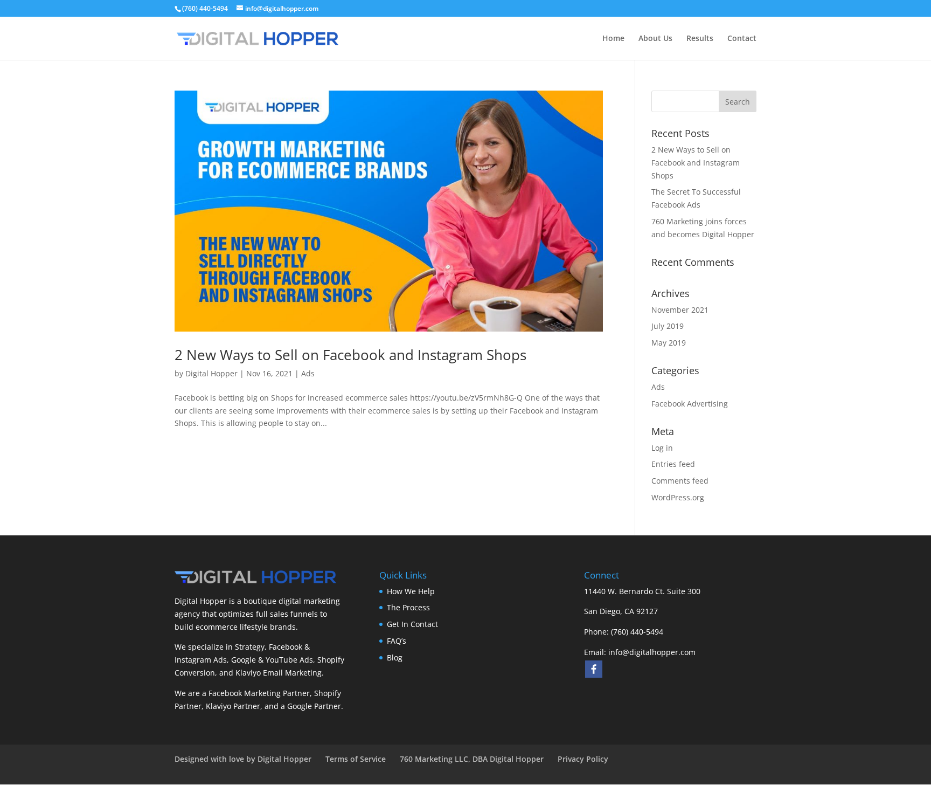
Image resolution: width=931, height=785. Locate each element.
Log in (662, 448)
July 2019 (667, 326)
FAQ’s (396, 641)
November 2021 (679, 310)
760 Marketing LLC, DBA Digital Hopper (472, 759)
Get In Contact (412, 624)
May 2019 (668, 343)
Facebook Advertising (689, 403)
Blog (394, 657)
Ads (308, 373)
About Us (655, 39)
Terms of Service (355, 759)
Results (699, 39)
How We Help (411, 591)
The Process (408, 607)
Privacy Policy (583, 759)
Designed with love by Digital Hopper (243, 759)
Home (613, 39)
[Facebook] (593, 669)
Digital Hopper (211, 373)
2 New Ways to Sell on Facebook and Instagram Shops (350, 354)
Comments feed (679, 481)
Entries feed (673, 464)
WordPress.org (677, 497)
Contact (741, 39)
